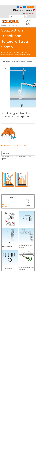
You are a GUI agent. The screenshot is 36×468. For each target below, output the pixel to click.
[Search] (26, 16)
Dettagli (6, 153)
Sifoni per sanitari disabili (21, 52)
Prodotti (9, 52)
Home (3, 52)
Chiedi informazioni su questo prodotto (15, 145)
